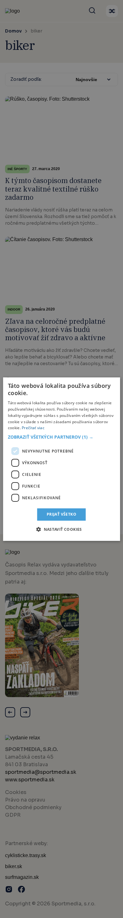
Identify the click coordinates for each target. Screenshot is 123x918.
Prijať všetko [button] (61, 514)
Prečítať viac (33, 427)
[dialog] (61, 459)
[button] (61, 437)
